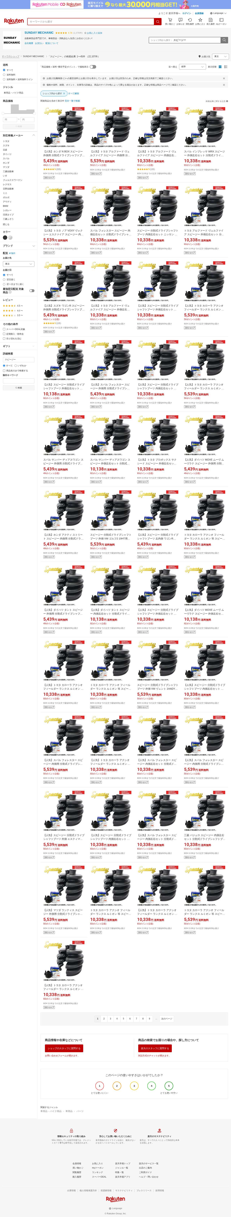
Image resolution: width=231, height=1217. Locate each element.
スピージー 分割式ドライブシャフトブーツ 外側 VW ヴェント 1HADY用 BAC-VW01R (157, 689)
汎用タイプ (8, 214)
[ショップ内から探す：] (224, 40)
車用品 (69, 1111)
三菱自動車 (8, 171)
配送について (51, 43)
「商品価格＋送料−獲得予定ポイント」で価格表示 (64, 67)
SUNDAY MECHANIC (39, 32)
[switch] (31, 290)
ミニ (5, 193)
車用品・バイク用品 (51, 1111)
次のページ (166, 1018)
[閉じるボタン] (224, 78)
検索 (20, 126)
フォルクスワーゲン (12, 180)
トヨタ (6, 141)
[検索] (158, 21)
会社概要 (29, 43)
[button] (218, 13)
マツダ (6, 167)
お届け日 (7, 270)
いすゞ (6, 176)
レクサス (7, 184)
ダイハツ (7, 154)
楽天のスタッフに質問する (155, 1048)
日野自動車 (8, 188)
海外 (13, 253)
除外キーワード (10, 375)
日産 (5, 150)
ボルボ (6, 197)
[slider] (3, 113)
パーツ (80, 1111)
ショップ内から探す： (162, 40)
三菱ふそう (8, 219)
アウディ (7, 201)
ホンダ (6, 163)
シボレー (7, 210)
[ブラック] (5, 237)
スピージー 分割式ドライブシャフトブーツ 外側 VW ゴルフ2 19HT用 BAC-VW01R (110, 538)
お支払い (39, 43)
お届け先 (7, 258)
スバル (6, 158)
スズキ (6, 145)
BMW (5, 206)
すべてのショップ (10, 56)
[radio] (4, 70)
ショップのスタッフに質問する (64, 1048)
